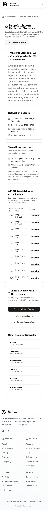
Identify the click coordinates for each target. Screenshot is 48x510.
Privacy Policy (31, 481)
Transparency (7, 448)
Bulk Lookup (7, 490)
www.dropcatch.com (27, 135)
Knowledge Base (33, 448)
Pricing (5, 453)
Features (5, 457)
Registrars (11, 17)
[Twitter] (3, 431)
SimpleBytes (20, 506)
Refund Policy (31, 486)
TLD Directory (31, 457)
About (4, 444)
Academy (29, 444)
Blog (28, 453)
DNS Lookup (7, 486)
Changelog (6, 461)
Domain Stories (32, 461)
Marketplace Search (10, 481)
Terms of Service (33, 477)
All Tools (5, 477)
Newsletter (30, 466)
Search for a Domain (26, 309)
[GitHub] (7, 431)
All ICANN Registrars (24, 316)
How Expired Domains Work (24, 322)
